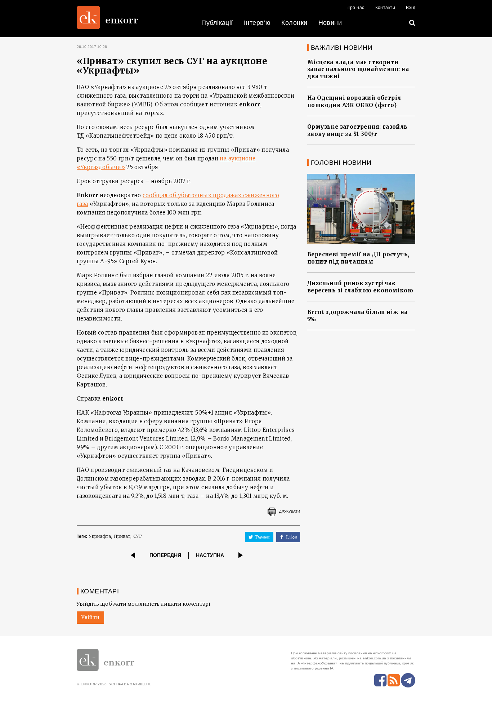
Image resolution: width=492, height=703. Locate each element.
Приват (122, 536)
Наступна (210, 555)
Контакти (385, 7)
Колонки (294, 22)
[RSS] (394, 680)
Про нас (355, 7)
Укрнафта (100, 536)
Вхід (410, 7)
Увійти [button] (90, 617)
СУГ (137, 536)
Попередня (165, 555)
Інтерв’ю (257, 22)
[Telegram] (408, 680)
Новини (330, 22)
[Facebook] (380, 680)
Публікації (217, 22)
